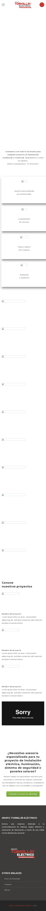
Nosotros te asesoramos (13, 48)
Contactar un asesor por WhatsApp (23, 794)
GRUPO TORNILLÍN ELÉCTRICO (20, 906)
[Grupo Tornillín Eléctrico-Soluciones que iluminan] (23, 5)
